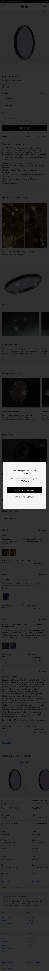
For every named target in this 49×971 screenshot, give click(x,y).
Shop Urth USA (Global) (24, 490)
